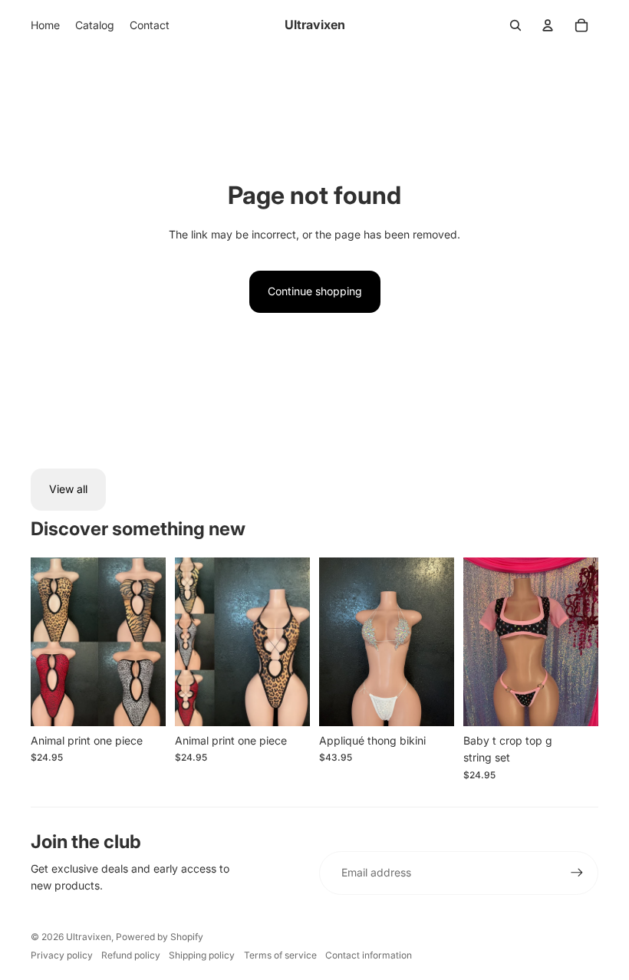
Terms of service (280, 955)
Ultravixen (88, 936)
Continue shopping (315, 291)
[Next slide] (298, 642)
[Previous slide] (187, 642)
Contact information (368, 955)
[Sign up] (576, 872)
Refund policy (130, 955)
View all (68, 488)
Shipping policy (202, 955)
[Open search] (515, 25)
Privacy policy (62, 955)
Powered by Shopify (159, 936)
